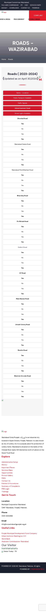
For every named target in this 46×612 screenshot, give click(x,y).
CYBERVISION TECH (37, 569)
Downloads (14, 8)
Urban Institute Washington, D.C (14, 536)
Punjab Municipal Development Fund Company (19, 533)
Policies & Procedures (10, 483)
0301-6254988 (7, 516)
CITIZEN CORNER (34, 19)
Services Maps (35, 5)
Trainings (35, 8)
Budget (4, 8)
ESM (26, 5)
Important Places (8, 467)
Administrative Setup (10, 462)
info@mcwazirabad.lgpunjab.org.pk (14, 524)
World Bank (6, 539)
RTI (22, 5)
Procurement (19, 19)
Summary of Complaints (11, 486)
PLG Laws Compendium (10, 5)
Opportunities (7, 473)
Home (4, 59)
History (4, 465)
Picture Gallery (7, 475)
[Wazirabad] (4, 12)
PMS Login (5, 489)
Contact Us (25, 8)
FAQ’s (4, 478)
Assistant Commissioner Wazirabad (15, 541)
